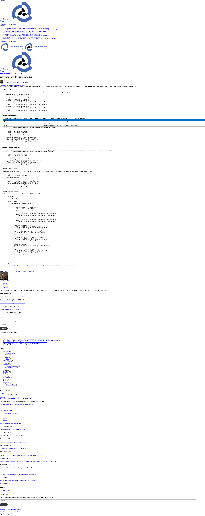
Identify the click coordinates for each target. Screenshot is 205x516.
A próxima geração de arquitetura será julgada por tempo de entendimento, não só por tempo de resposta (29, 38)
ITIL (7, 383)
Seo (4, 380)
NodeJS (5, 376)
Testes (8, 354)
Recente (5, 420)
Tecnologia (6, 382)
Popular (5, 418)
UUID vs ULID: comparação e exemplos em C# (12, 303)
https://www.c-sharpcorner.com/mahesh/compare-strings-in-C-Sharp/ (57, 265)
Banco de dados (7, 360)
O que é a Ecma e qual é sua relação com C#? (11, 296)
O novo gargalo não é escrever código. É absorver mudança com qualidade (22, 37)
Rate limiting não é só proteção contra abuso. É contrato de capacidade (21, 32)
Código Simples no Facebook (6, 410)
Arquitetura (6, 351)
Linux (4, 374)
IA (3, 373)
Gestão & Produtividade (12, 366)
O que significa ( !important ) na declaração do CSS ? (13, 442)
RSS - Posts (6, 490)
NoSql (3, 312)
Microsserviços (10, 353)
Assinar (4, 328)
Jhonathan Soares (8, 82)
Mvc (7, 359)
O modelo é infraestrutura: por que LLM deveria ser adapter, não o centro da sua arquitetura (26, 35)
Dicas (4, 370)
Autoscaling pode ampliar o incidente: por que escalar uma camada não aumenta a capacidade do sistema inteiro (31, 30)
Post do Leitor (5, 300)
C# (33, 82)
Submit (17, 511)
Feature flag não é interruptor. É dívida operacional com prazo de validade (22, 34)
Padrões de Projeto (11, 385)
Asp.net (5, 356)
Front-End (5, 372)
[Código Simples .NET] (24, 50)
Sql (7, 363)
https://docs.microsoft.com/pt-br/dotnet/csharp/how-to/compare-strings (21, 265)
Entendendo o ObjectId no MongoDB (9, 309)
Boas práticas (6, 364)
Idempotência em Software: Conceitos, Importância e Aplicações (16, 404)
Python (5, 379)
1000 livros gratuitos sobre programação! (16, 398)
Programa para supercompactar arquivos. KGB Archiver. (14, 448)
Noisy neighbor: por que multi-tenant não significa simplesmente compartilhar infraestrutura (26, 28)
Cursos (5, 369)
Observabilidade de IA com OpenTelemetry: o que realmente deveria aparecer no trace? (25, 31)
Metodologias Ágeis (11, 367)
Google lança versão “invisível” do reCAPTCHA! (12, 429)
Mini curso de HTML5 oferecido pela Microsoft (12, 435)
